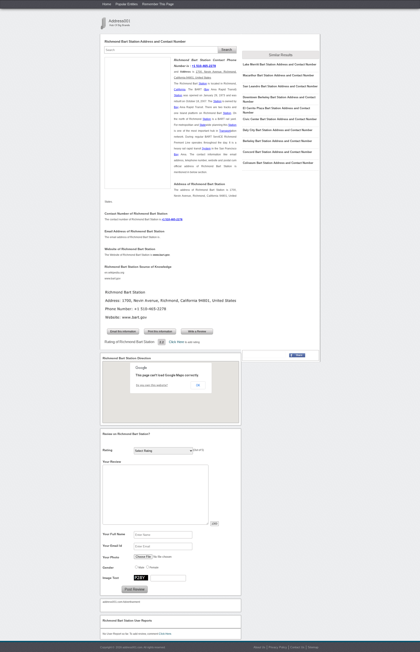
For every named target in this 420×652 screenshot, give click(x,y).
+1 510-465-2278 (204, 66)
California (180, 89)
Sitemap (313, 647)
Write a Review (197, 331)
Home (106, 4)
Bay (207, 89)
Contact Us (297, 647)
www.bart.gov (113, 278)
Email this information (123, 331)
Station (203, 83)
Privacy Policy (278, 647)
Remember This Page (158, 4)
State (203, 125)
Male (141, 567)
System (206, 148)
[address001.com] (117, 23)
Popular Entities (127, 4)
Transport (225, 131)
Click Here (177, 342)
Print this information (160, 331)
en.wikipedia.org (114, 272)
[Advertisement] (137, 123)
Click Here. (165, 634)
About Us (259, 647)
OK (198, 385)
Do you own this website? (152, 385)
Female (154, 567)
